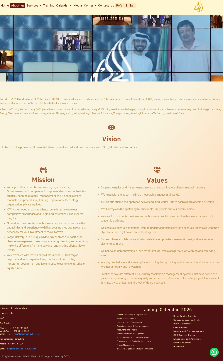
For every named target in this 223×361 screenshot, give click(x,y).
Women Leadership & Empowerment (132, 315)
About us (17, 5)
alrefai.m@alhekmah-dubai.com (22, 348)
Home (5, 5)
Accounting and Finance (127, 330)
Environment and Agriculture (187, 339)
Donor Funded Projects (184, 316)
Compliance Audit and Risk (186, 320)
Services (32, 5)
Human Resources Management (130, 334)
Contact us (106, 5)
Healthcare (178, 346)
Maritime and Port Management (188, 331)
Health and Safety (182, 342)
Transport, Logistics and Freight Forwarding (135, 349)
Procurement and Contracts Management (134, 341)
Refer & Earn (125, 5)
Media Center (83, 5)
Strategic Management (126, 318)
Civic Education (180, 327)
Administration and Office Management (133, 326)
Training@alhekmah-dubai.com (25, 334)
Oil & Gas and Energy (184, 335)
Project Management (125, 345)
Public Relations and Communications (133, 337)
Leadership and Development (129, 322)
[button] (34, 5)
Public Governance (182, 323)
